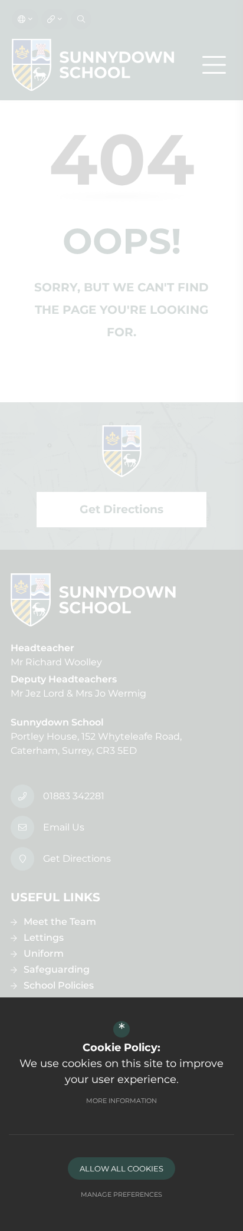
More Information (121, 1101)
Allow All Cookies (121, 1168)
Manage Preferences (121, 1194)
